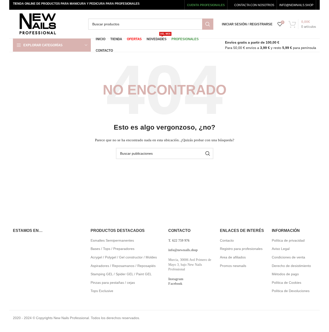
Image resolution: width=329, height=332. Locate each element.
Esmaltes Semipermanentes (112, 240)
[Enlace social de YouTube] (171, 5)
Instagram (175, 279)
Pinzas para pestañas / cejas (113, 283)
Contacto (227, 240)
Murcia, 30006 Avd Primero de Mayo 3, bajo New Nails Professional (189, 264)
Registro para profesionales (241, 249)
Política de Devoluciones (291, 291)
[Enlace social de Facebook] (150, 5)
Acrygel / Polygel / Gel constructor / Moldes (124, 257)
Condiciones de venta (288, 257)
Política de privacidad (288, 240)
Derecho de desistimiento (291, 266)
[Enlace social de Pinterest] (178, 5)
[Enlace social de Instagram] (163, 5)
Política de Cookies (286, 283)
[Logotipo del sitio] (37, 24)
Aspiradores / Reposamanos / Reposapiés (123, 266)
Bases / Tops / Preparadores (112, 249)
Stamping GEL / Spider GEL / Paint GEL (121, 274)
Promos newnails (233, 266)
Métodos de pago (285, 274)
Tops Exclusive (102, 291)
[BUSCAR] (207, 24)
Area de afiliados (233, 257)
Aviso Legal (281, 249)
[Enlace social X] (156, 5)
